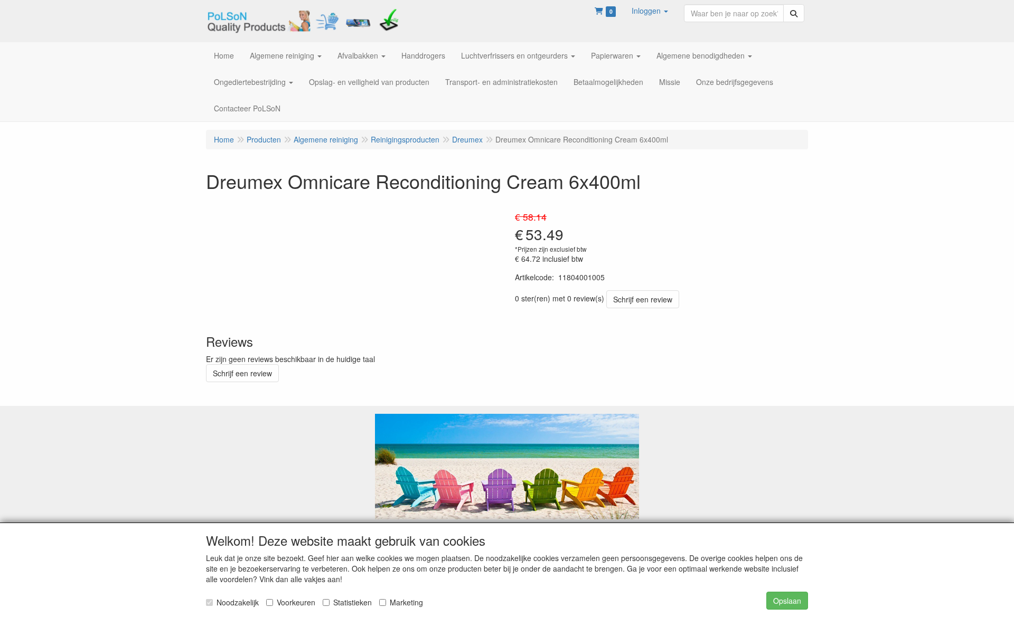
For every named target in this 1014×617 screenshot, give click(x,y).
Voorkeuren (296, 602)
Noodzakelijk (238, 602)
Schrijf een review (642, 299)
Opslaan (787, 600)
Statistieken (352, 602)
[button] (650, 10)
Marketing (406, 602)
